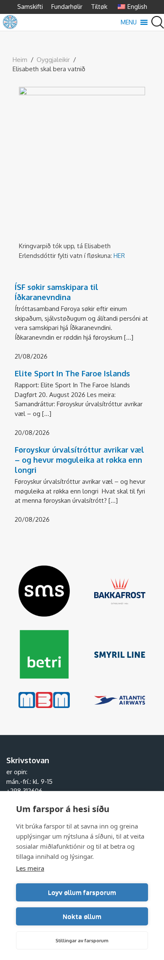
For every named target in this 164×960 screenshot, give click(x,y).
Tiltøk (99, 7)
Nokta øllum (82, 916)
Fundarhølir (66, 7)
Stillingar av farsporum (82, 941)
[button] (129, 22)
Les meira (30, 868)
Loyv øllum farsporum (82, 892)
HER (119, 256)
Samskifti (30, 7)
